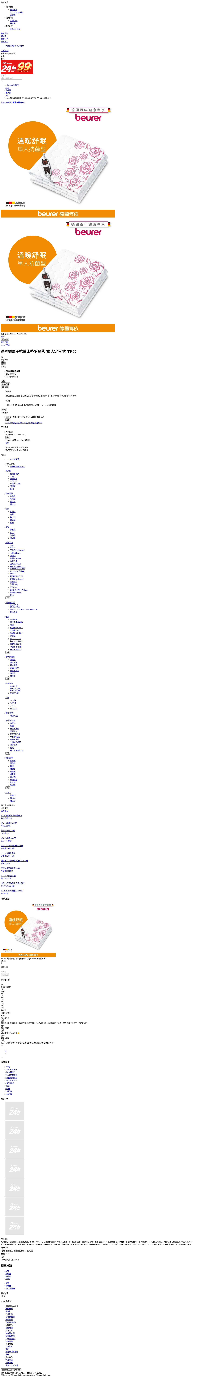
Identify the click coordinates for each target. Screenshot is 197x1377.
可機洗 (13, 676)
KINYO (13, 548)
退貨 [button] (14, 46)
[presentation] (98, 161)
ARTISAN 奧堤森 (17, 571)
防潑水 (13, 535)
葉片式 (13, 502)
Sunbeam (13, 481)
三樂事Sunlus (15, 483)
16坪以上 (13, 709)
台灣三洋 (13, 561)
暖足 (12, 748)
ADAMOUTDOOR (17, 569)
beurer (12, 476)
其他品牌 (13, 612)
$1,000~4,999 (15, 688)
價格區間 (9, 684)
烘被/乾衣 (14, 716)
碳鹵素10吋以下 (16, 628)
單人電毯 (13, 662)
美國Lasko (14, 584)
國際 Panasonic (15, 593)
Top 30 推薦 (14, 459)
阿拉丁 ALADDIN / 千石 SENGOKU (24, 609)
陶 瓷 (12, 533)
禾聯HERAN (15, 553)
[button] (98, 15)
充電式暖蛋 (14, 729)
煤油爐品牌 (10, 603)
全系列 (13, 496)
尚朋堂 (13, 486)
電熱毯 (8, 471)
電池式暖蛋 (14, 740)
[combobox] (98, 78)
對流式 (13, 504)
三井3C (8, 793)
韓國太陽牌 (14, 474)
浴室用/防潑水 (15, 644)
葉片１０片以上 (16, 641)
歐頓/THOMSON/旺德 (18, 590)
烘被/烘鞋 (9, 713)
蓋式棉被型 (14, 671)
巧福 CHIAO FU (16, 576)
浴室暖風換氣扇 (16, 622)
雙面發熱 (13, 731)
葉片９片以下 (15, 639)
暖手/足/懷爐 (10, 720)
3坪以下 (13, 703)
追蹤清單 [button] (9, 46)
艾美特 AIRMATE (17, 550)
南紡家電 (9, 758)
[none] (98, 932)
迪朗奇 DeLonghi (16, 579)
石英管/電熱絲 (15, 650)
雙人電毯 (13, 665)
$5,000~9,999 (15, 690)
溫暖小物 (13, 745)
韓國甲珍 (13, 479)
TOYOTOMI (15, 607)
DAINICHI (14, 605)
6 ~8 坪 (13, 706)
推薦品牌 (9, 543)
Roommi (13, 574)
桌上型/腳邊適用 (16, 750)
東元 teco (13, 587)
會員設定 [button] (20, 46)
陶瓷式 (13, 499)
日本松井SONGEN (17, 567)
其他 (12, 489)
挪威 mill (13, 582)
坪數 (7, 698)
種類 (7, 617)
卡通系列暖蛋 (15, 742)
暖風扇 (13, 801)
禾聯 (7, 509)
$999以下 (13, 686)
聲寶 (7, 527)
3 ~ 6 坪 (13, 700)
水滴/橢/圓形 (15, 737)
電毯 (12, 514)
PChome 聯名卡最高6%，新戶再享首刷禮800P (23, 423)
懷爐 (12, 726)
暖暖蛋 (13, 769)
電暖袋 (13, 723)
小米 (12, 545)
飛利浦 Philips (15, 558)
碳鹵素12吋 (14, 630)
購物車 (3, 36)
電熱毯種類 (10, 657)
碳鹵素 (13, 538)
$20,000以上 (15, 693)
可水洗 (13, 673)
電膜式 (13, 636)
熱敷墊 (13, 660)
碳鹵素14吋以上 (16, 633)
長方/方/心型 (15, 734)
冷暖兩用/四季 (15, 647)
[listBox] (98, 963)
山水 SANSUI (15, 564)
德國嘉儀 (9, 493)
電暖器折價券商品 (17, 467)
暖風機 (13, 774)
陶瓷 (12, 625)
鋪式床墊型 (14, 668)
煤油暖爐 (13, 620)
